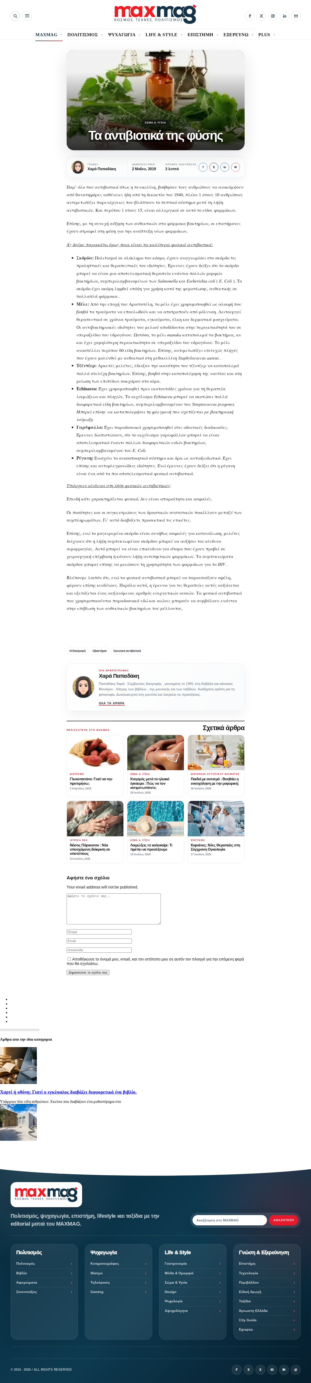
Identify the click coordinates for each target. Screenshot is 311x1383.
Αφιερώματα (26, 1282)
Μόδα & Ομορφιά (179, 1273)
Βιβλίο (21, 1273)
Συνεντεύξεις (26, 1292)
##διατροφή (77, 651)
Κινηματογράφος (104, 1263)
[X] (261, 16)
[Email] (296, 16)
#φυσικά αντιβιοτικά (127, 651)
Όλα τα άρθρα (112, 703)
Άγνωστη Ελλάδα (253, 1311)
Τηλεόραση (100, 1282)
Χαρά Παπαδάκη (119, 676)
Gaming (97, 1292)
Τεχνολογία (248, 1273)
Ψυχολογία (174, 1301)
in (224, 167)
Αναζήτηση (283, 1220)
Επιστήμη (247, 1263)
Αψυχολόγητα (176, 1311)
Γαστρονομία (176, 1263)
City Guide (248, 1320)
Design (171, 1292)
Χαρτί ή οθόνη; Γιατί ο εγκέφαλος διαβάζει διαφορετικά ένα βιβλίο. (68, 1092)
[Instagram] (273, 16)
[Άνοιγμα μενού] (27, 16)
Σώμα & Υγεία (155, 122)
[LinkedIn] (284, 16)
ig (272, 1369)
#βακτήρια (99, 651)
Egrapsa (246, 1329)
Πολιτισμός (25, 1263)
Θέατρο (96, 1273)
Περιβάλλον (249, 1282)
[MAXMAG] (155, 14)
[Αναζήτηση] (15, 15)
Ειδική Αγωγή (250, 1292)
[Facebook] (249, 16)
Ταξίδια (245, 1301)
